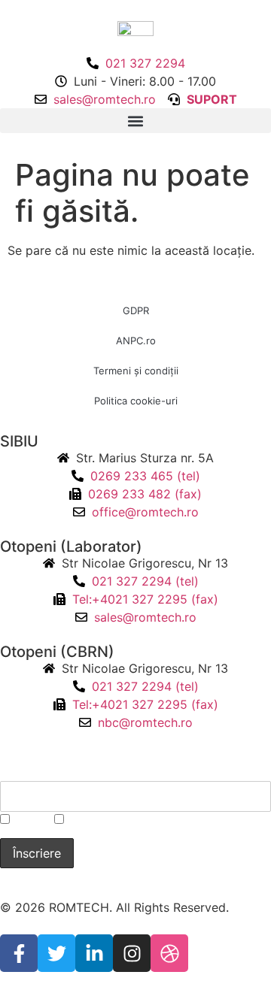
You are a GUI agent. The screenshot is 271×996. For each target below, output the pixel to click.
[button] (135, 120)
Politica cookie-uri (136, 401)
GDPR (136, 310)
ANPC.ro (136, 341)
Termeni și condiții (135, 371)
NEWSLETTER (46, 769)
